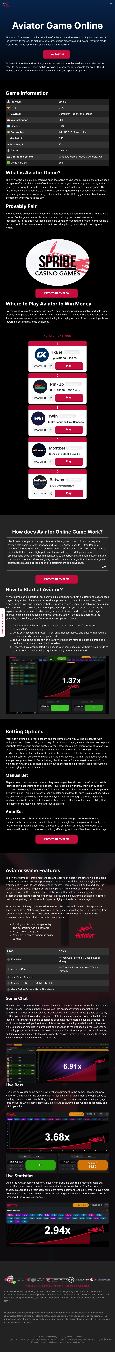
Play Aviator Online (56, 293)
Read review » (72, 352)
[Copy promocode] (51, 366)
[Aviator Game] (5, 4)
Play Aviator (56, 54)
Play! (69, 365)
